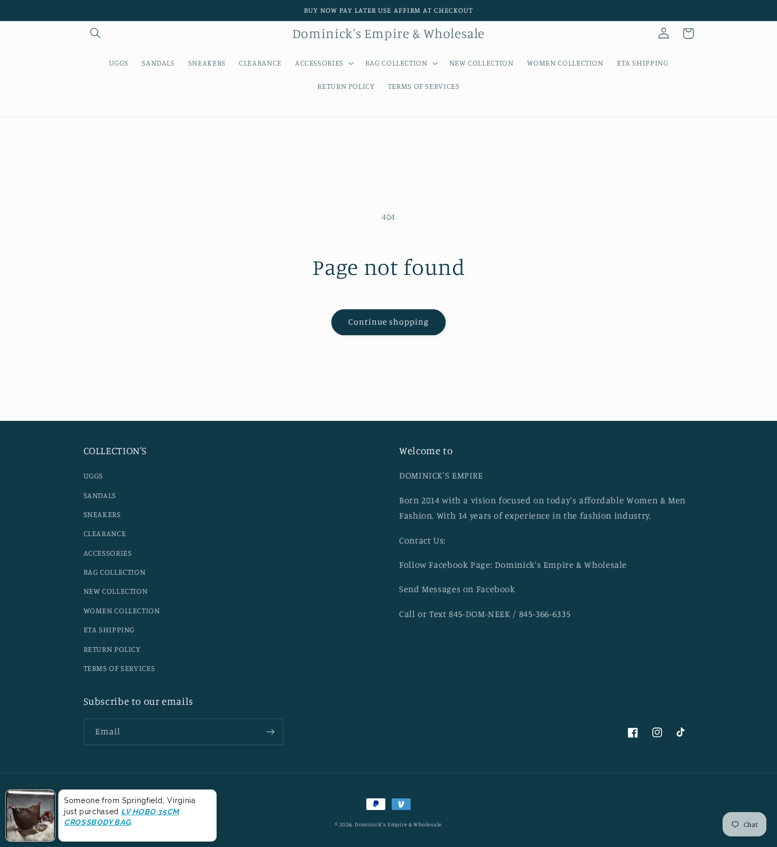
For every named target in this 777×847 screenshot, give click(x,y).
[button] (96, 33)
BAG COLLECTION (115, 571)
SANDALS (100, 495)
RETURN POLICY (112, 649)
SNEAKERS (102, 514)
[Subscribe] (270, 731)
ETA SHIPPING (109, 629)
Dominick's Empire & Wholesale (398, 824)
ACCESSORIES (108, 552)
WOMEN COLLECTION (122, 610)
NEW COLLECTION (116, 590)
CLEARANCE (105, 533)
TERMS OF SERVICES (119, 668)
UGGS (94, 475)
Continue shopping (388, 322)
